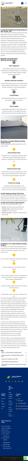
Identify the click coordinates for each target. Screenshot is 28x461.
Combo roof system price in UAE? (9, 359)
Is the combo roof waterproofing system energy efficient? (13, 365)
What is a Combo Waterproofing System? (11, 352)
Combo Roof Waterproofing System (16, 32)
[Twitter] (9, 381)
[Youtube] (22, 381)
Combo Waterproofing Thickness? (9, 361)
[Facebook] (6, 381)
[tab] (14, 352)
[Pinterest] (16, 381)
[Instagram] (12, 381)
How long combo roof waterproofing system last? (12, 356)
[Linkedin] (19, 381)
